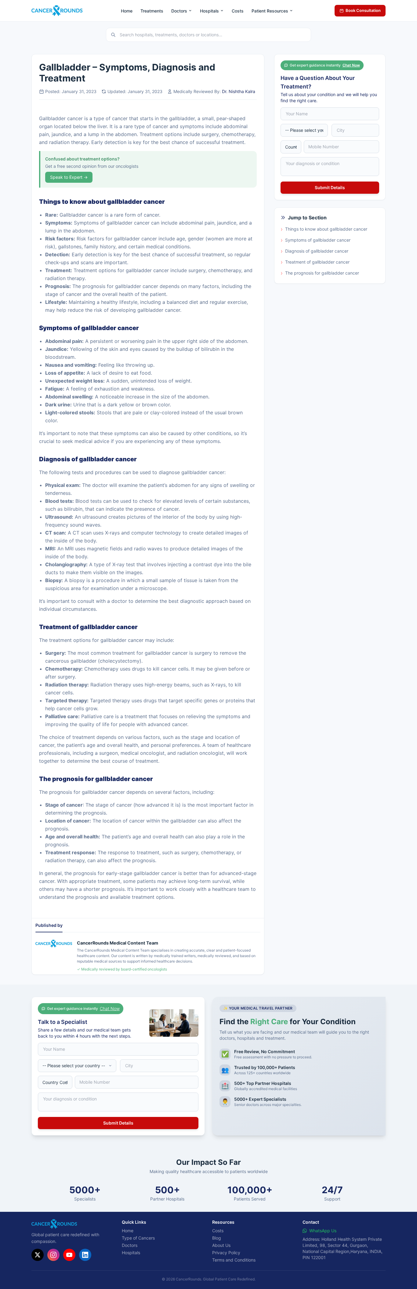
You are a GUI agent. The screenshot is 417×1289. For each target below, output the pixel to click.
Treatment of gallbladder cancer (315, 262)
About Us (221, 1245)
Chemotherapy (101, 669)
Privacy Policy (226, 1252)
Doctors (179, 10)
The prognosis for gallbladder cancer (320, 273)
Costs (238, 10)
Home (126, 10)
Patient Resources (270, 10)
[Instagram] (53, 1255)
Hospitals (209, 10)
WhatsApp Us (322, 1230)
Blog (216, 1237)
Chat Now (351, 65)
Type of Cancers (138, 1237)
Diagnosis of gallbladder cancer (314, 251)
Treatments (151, 10)
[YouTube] (69, 1255)
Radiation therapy (110, 685)
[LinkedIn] (85, 1255)
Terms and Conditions (234, 1259)
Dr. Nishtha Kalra (238, 91)
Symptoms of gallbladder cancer (315, 240)
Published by (49, 925)
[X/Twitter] (37, 1255)
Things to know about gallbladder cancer (324, 229)
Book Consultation (363, 10)
